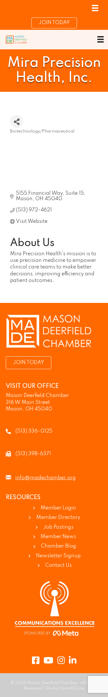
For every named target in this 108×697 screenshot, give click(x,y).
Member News (58, 536)
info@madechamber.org (45, 477)
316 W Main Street (28, 402)
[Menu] (95, 8)
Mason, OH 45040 (29, 409)
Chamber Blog (58, 546)
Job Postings (58, 527)
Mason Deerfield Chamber (37, 395)
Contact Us (58, 565)
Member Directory (58, 517)
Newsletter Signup (58, 555)
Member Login (58, 508)
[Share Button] (16, 121)
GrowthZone (71, 688)
